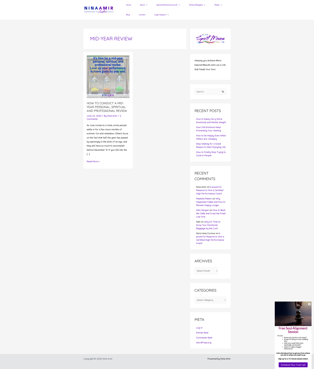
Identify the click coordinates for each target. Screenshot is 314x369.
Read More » (93, 161)
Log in (199, 327)
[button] (146, 5)
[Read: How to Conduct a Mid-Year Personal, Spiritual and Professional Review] (108, 76)
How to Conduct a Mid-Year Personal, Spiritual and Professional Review (107, 107)
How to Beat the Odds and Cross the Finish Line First (211, 213)
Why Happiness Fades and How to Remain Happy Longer (210, 202)
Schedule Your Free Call (293, 364)
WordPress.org (203, 342)
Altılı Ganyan (202, 210)
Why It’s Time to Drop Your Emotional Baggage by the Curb (208, 225)
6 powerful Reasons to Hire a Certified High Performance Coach (209, 190)
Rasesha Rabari (204, 198)
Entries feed (202, 332)
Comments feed (204, 337)
